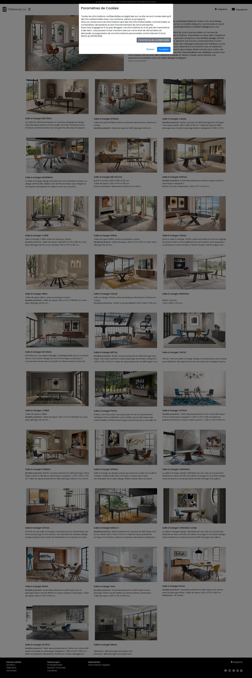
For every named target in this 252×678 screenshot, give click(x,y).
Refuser (150, 49)
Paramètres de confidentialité (153, 40)
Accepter (164, 49)
